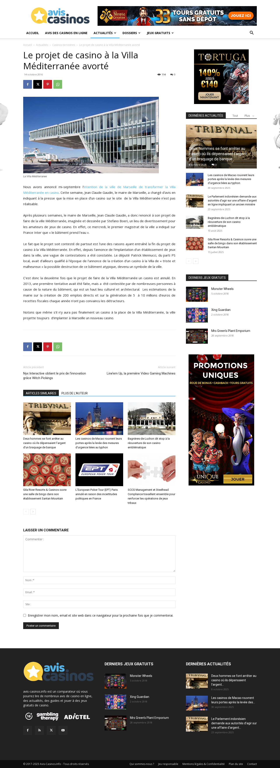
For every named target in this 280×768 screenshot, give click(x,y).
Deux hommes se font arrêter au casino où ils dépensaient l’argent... (233, 680)
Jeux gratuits (158, 33)
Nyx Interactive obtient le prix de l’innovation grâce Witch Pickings (54, 375)
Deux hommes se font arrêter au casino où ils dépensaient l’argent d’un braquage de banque (44, 443)
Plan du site (236, 764)
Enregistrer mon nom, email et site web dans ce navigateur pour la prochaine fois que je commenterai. (100, 615)
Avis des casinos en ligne (66, 33)
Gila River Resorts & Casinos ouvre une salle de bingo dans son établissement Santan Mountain (44, 494)
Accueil (32, 33)
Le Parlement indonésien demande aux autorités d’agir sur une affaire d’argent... (234, 723)
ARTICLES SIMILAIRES (41, 393)
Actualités (103, 33)
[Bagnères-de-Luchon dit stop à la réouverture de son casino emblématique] (151, 418)
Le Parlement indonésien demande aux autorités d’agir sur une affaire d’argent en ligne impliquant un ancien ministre (232, 200)
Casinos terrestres (63, 45)
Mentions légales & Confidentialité (203, 764)
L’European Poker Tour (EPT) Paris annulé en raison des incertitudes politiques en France (96, 494)
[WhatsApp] (57, 84)
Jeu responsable (168, 764)
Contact (252, 764)
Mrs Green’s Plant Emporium (230, 331)
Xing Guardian (221, 310)
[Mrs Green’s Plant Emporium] (197, 336)
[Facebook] (27, 84)
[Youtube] (63, 730)
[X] (37, 84)
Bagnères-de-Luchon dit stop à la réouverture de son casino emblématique (149, 443)
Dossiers (129, 33)
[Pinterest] (47, 84)
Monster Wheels (222, 289)
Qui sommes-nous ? (142, 764)
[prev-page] (26, 511)
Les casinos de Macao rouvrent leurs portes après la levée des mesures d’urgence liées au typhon (98, 443)
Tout (235, 115)
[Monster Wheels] (197, 294)
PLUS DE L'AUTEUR (74, 393)
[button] (251, 33)
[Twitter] (51, 730)
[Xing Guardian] (197, 315)
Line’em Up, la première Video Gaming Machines (141, 373)
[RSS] (39, 730)
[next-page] (33, 511)
